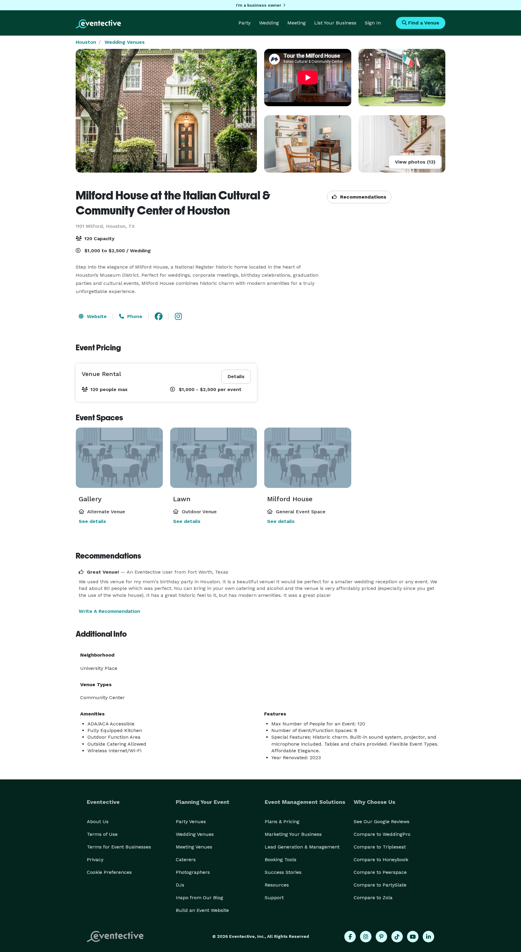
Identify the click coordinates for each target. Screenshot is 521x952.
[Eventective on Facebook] (350, 936)
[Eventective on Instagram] (365, 936)
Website (96, 316)
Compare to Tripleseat (380, 847)
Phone (134, 316)
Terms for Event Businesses (119, 847)
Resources (277, 885)
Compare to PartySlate (380, 885)
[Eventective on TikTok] (397, 936)
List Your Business (335, 23)
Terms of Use (102, 834)
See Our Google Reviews (381, 821)
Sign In (373, 23)
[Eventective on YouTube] (412, 936)
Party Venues (191, 821)
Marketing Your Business (293, 834)
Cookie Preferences (109, 872)
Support (274, 897)
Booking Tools (280, 859)
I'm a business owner (258, 5)
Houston (86, 42)
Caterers (186, 859)
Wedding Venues (125, 42)
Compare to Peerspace (380, 872)
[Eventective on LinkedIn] (428, 936)
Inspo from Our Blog (199, 897)
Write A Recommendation (109, 611)
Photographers (193, 872)
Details (236, 376)
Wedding (269, 23)
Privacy (95, 859)
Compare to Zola (373, 897)
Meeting (296, 23)
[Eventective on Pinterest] (381, 936)
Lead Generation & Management (302, 847)
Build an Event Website (202, 910)
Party (244, 23)
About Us (98, 821)
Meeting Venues (194, 847)
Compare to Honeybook (381, 859)
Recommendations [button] (362, 197)
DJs (180, 885)
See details (92, 521)
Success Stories (283, 872)
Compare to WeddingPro (382, 834)
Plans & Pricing (282, 821)
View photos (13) (415, 162)
